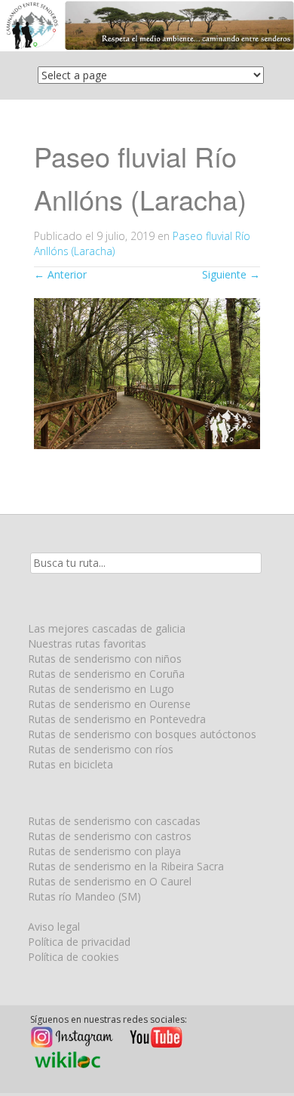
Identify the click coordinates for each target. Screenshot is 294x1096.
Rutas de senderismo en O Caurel (109, 881)
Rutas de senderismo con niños (105, 658)
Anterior (60, 274)
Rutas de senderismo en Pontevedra (117, 719)
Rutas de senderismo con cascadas (114, 821)
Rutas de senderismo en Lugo (101, 689)
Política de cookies (73, 957)
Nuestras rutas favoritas (87, 643)
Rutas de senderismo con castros (109, 836)
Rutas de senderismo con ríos (100, 749)
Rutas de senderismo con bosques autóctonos (142, 734)
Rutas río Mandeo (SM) (84, 896)
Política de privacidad (79, 941)
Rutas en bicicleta (70, 764)
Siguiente (231, 274)
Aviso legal (54, 926)
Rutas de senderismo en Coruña (106, 674)
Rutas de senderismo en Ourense (109, 704)
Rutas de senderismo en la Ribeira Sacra (126, 866)
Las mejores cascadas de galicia (106, 628)
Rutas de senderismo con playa (104, 851)
